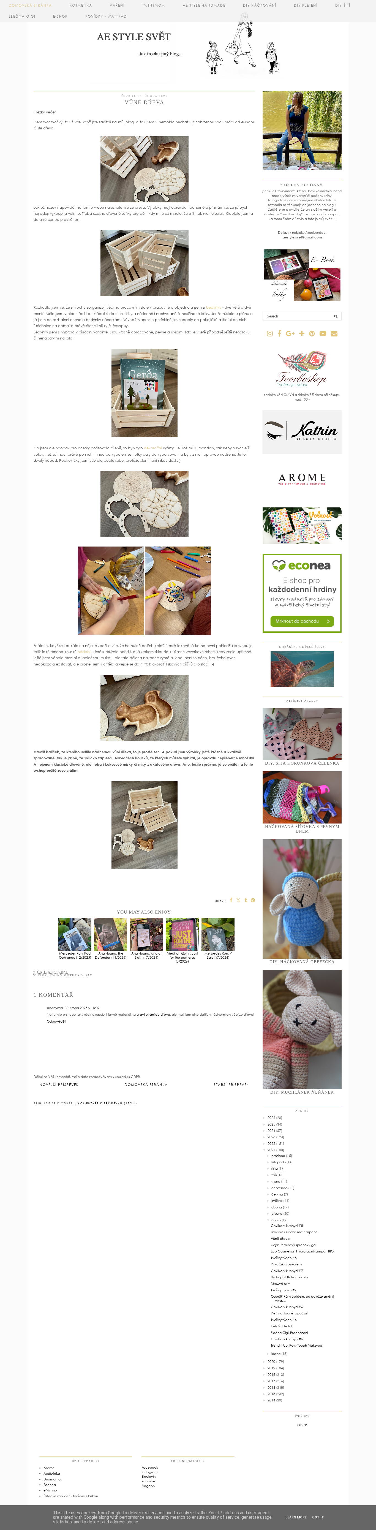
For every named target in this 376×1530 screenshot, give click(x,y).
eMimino (50, 1490)
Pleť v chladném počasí (289, 1313)
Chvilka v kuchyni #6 (287, 1307)
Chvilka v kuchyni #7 (287, 1271)
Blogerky (148, 1486)
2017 (271, 1381)
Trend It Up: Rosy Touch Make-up (296, 1345)
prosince (278, 1156)
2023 (271, 1137)
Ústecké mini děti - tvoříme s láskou (70, 1496)
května (276, 1201)
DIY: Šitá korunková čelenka (302, 763)
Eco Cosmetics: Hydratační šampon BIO (302, 1251)
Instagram (149, 1472)
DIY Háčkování (259, 5)
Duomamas (52, 1479)
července (279, 1188)
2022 (271, 1144)
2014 (271, 1400)
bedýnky (213, 307)
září (274, 1175)
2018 (271, 1375)
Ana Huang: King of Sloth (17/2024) (146, 955)
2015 (271, 1394)
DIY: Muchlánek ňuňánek (302, 1092)
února (276, 1220)
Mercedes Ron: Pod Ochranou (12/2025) (75, 955)
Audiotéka (51, 1473)
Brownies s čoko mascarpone (294, 1232)
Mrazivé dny (280, 1283)
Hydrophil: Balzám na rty (289, 1277)
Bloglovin (148, 1476)
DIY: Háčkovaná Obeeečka (302, 962)
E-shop (60, 16)
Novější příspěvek (59, 1085)
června (277, 1194)
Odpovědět (56, 1021)
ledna (275, 1354)
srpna (275, 1181)
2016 (271, 1387)
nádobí (84, 651)
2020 (271, 1362)
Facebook (149, 1467)
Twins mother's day (71, 975)
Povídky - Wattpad (106, 16)
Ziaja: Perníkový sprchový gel (293, 1245)
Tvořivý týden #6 (284, 1320)
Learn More (296, 1517)
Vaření (117, 5)
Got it (318, 1517)
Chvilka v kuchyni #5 (287, 1339)
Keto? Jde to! (281, 1326)
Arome (49, 1468)
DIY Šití (342, 5)
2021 (271, 1150)
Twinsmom (153, 5)
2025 (271, 1124)
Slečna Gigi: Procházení (289, 1333)
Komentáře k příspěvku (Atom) (107, 1103)
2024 (271, 1131)
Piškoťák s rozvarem (286, 1264)
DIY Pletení (306, 5)
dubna (276, 1207)
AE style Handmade (204, 5)
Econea (49, 1485)
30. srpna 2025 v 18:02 (82, 1008)
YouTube (148, 1481)
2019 (271, 1368)
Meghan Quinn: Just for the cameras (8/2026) (182, 957)
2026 (271, 1118)
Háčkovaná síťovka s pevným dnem (302, 828)
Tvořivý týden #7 (284, 1290)
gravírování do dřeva (153, 1014)
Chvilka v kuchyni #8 (287, 1226)
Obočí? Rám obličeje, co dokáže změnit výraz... (302, 1298)
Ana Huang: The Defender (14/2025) (110, 955)
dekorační (153, 448)
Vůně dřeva (280, 1238)
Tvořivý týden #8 (284, 1258)
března (276, 1213)
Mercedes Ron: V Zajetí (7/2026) (218, 955)
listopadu (278, 1162)
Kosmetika (81, 5)
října (274, 1168)
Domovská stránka (30, 5)
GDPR (302, 1425)
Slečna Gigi (22, 16)
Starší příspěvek (231, 1085)
